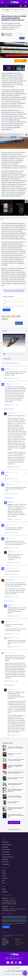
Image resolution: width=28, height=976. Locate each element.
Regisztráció (5, 891)
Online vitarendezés (6, 854)
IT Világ (3, 873)
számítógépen (5, 122)
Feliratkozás (6, 309)
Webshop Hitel (5, 842)
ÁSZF (13, 971)
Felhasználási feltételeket (19, 306)
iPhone (3, 101)
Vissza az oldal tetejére (13, 829)
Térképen (12, 898)
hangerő (18, 316)
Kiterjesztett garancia (7, 844)
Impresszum (8, 971)
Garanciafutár (5, 847)
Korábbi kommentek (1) (9, 497)
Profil (3, 886)
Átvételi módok (5, 862)
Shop (2, 6)
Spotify (13, 316)
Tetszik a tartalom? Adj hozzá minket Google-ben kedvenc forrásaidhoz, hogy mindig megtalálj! (14, 290)
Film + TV (24, 9)
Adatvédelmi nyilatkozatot (9, 307)
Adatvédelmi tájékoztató (7, 857)
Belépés (4, 889)
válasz (17, 378)
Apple (3, 316)
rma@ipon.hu (17, 940)
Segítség (4, 932)
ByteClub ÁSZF (19, 971)
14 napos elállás (5, 852)
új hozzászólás (12, 378)
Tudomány (16, 9)
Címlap (2, 9)
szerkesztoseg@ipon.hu (19, 942)
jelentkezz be (16, 363)
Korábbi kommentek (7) (9, 409)
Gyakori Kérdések (6, 849)
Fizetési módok (5, 864)
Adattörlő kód (5, 859)
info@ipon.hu (17, 944)
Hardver (11, 9)
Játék (20, 9)
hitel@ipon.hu (17, 939)
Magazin (6, 6)
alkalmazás (4, 319)
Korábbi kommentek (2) (9, 685)
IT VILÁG (3, 14)
